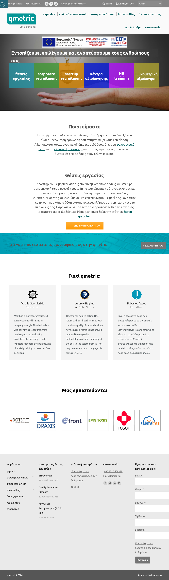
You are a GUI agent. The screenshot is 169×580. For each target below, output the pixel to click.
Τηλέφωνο (140, 516)
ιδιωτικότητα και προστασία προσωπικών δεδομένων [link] (84, 476)
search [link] (109, 3)
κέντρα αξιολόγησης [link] (68, 149)
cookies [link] (75, 487)
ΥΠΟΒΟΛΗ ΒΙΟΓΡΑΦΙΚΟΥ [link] (87, 225)
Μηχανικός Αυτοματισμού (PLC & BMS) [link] (50, 508)
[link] (4, 4)
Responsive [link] (156, 575)
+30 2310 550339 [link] (113, 471)
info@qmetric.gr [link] (113, 476)
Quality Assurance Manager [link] (48, 489)
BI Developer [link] (45, 475)
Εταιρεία (140, 529)
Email (138, 475)
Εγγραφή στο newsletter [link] (73, 3)
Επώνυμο (140, 502)
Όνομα (139, 489)
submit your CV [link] (125, 3)
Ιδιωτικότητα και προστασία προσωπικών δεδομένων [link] (148, 548)
